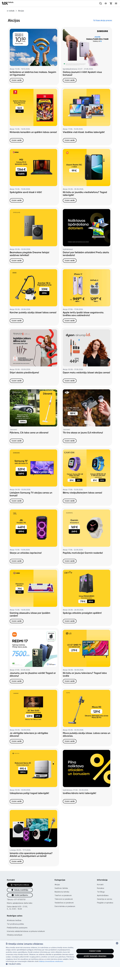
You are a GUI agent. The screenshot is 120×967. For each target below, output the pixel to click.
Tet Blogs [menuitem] (101, 892)
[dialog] (60, 953)
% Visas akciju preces (102, 20)
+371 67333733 (19, 899)
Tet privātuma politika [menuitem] (15, 924)
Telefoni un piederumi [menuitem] (63, 895)
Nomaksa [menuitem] (100, 888)
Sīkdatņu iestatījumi (14, 935)
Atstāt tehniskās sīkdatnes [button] (95, 956)
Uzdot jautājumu (21, 895)
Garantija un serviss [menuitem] (104, 899)
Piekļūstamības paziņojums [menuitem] (17, 928)
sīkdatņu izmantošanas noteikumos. (51, 961)
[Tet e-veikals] (7, 3)
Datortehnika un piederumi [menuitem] (65, 906)
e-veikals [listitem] (10, 11)
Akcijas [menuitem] (57, 884)
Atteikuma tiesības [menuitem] (14, 920)
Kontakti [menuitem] (100, 884)
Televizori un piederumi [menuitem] (64, 899)
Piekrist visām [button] (95, 951)
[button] (40, 964)
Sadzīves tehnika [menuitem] (61, 888)
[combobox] (117, 943)
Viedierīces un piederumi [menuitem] (64, 903)
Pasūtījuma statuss (21, 885)
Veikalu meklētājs (21, 890)
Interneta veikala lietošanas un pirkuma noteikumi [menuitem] (26, 931)
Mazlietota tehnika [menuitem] (62, 892)
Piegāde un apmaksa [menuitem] (105, 903)
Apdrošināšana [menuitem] (102, 895)
